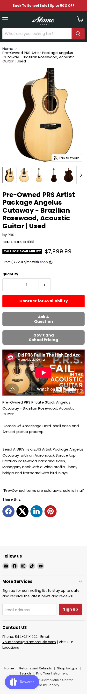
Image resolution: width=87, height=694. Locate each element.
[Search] (78, 33)
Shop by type (67, 668)
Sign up (70, 609)
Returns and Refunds (35, 668)
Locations (10, 647)
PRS (11, 234)
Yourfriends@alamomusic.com (29, 642)
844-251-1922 (26, 636)
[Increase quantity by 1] (44, 284)
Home (7, 49)
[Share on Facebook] (8, 511)
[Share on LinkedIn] (36, 511)
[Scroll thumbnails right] (80, 175)
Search (25, 673)
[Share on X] (22, 511)
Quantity (10, 274)
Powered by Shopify (43, 685)
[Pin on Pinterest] (50, 511)
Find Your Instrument (52, 673)
